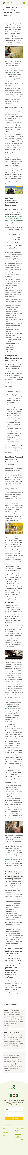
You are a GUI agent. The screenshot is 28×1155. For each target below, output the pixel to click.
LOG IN (4, 1128)
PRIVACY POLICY (19, 1140)
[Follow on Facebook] (11, 1095)
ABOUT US (5, 1133)
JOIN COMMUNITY (7, 1126)
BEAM (11, 72)
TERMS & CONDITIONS (18, 1137)
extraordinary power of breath (12, 126)
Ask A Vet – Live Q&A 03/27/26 (11, 1054)
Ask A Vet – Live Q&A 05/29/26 (11, 1010)
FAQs (4, 1135)
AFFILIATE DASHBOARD (18, 1131)
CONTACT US (6, 1137)
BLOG (4, 1130)
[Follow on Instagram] (17, 1095)
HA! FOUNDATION (19, 1126)
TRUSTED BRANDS (19, 1128)
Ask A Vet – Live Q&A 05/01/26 (11, 1032)
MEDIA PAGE (18, 1134)
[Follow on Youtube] (14, 1095)
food (15, 136)
